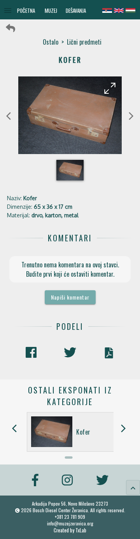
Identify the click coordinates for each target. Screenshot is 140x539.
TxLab (80, 530)
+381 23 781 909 (70, 516)
